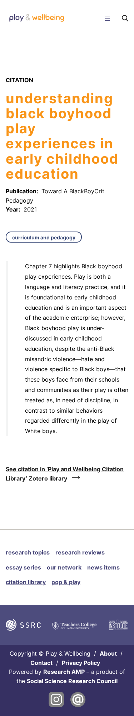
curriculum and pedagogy (43, 237)
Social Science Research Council (72, 681)
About (108, 653)
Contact (41, 662)
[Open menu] (107, 18)
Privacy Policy (81, 662)
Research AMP (64, 671)
